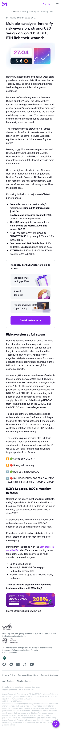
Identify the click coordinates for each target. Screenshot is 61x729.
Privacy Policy (8, 675)
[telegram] (11, 664)
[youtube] (32, 664)
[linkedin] (18, 664)
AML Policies (8, 681)
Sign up (46, 4)
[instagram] (24, 664)
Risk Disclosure (24, 681)
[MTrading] (4, 4)
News (16, 11)
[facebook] (4, 664)
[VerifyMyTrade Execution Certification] (7, 626)
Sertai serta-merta (30, 320)
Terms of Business (49, 675)
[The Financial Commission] (10, 640)
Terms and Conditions (28, 675)
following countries (37, 718)
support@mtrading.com (11, 689)
